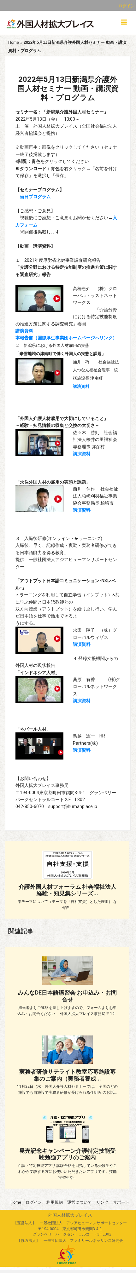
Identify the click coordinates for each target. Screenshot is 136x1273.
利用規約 (54, 1202)
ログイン (126, 5)
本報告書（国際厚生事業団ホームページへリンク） (66, 337)
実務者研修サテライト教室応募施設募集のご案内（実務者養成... (67, 1075)
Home (13, 42)
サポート (121, 1202)
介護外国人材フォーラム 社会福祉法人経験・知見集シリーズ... (67, 890)
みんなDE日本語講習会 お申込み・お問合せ (67, 996)
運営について (79, 1202)
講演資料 (24, 330)
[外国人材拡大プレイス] (50, 23)
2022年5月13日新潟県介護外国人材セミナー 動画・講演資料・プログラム (68, 88)
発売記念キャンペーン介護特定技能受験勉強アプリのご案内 (67, 1154)
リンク (102, 1202)
